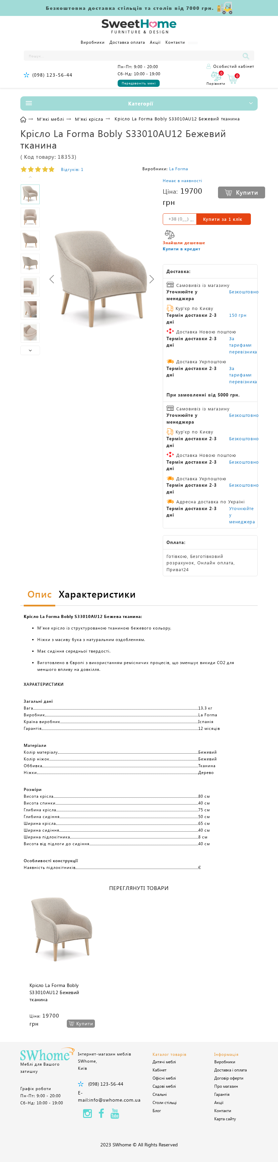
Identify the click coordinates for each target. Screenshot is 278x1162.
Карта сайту (225, 1118)
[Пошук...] (247, 56)
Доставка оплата (127, 42)
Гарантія (222, 1094)
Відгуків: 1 (72, 169)
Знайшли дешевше (184, 242)
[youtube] (115, 1115)
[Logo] (139, 27)
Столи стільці (165, 1102)
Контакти (175, 42)
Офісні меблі (164, 1078)
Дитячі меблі (164, 1061)
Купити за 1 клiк (222, 219)
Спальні (160, 1094)
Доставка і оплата (230, 1069)
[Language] (193, 42)
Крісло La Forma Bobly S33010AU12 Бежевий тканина (54, 992)
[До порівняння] (170, 234)
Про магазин (226, 1086)
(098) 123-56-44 (52, 75)
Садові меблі (164, 1086)
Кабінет (159, 1069)
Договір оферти (228, 1078)
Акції (155, 42)
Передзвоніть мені (139, 83)
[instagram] (87, 1115)
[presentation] (51, 279)
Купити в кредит (181, 248)
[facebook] (101, 1115)
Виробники (93, 42)
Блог (157, 1110)
